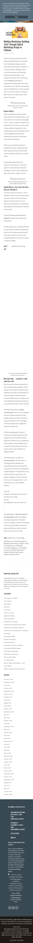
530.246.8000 (15, 833)
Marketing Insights (9, 636)
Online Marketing (9, 642)
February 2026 (8, 679)
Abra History (8, 601)
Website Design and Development (14, 669)
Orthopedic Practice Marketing (13, 645)
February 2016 (8, 756)
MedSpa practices (14, 81)
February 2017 (8, 741)
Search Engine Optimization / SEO (14, 663)
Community (7, 610)
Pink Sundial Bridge (10, 657)
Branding (6, 607)
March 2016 (7, 753)
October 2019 (8, 720)
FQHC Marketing (9, 619)
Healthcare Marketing (11, 622)
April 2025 (7, 685)
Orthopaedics (9, 545)
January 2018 (8, 732)
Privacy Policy (13, 940)
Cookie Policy (20, 940)
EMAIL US (13, 838)
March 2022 (7, 706)
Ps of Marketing (9, 660)
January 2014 (8, 791)
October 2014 (8, 777)
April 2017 (7, 735)
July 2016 (6, 744)
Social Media (7, 666)
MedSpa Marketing (11, 543)
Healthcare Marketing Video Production (16, 630)
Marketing (7, 633)
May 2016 (6, 750)
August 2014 (7, 782)
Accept (16, 17)
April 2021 (7, 718)
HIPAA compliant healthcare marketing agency (15, 895)
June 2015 (7, 765)
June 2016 (7, 747)
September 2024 (9, 691)
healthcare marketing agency (15, 541)
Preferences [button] (15, 12)
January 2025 (8, 688)
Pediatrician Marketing (11, 654)
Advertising (7, 604)
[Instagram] (17, 907)
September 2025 (9, 682)
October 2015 (8, 762)
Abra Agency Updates (10, 598)
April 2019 (7, 723)
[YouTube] (13, 907)
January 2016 (8, 759)
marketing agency (9, 460)
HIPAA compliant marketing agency (15, 869)
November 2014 (9, 774)
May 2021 (6, 715)
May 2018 (6, 729)
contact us (10, 502)
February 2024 (8, 694)
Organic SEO (24, 543)
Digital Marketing (9, 616)
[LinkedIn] (10, 907)
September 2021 (9, 712)
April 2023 (7, 700)
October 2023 (8, 697)
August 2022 (7, 703)
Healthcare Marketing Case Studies (15, 624)
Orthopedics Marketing (11, 651)
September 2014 (9, 779)
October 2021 (8, 709)
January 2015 (8, 771)
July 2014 (7, 785)
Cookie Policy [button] (8, 10)
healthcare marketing (15, 538)
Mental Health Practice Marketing (15, 923)
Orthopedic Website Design (12, 648)
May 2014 (7, 788)
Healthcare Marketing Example (13, 627)
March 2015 (7, 768)
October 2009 (8, 794)
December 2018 (8, 726)
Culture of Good (9, 613)
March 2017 (7, 738)
